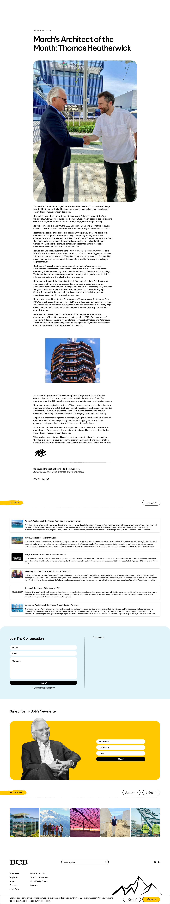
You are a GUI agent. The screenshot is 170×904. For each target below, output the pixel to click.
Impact (13, 881)
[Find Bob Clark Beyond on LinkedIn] (159, 862)
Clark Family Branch (39, 881)
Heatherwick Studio (50, 209)
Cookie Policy (44, 901)
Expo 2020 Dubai (76, 427)
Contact (34, 885)
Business (13, 885)
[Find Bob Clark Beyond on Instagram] (155, 862)
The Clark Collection (39, 877)
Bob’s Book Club (37, 873)
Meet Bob (14, 889)
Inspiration (14, 877)
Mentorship (15, 873)
